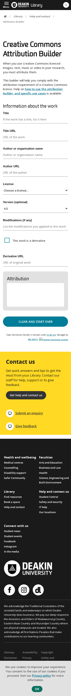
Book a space (12, 502)
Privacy (27, 658)
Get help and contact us (26, 395)
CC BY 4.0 (51, 334)
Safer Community (14, 478)
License (8, 184)
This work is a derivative (28, 240)
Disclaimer (10, 658)
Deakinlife (39, 589)
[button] (6, 4)
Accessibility (29, 652)
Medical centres (13, 462)
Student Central (48, 497)
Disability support (15, 473)
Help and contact (40, 16)
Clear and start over (36, 322)
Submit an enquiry (29, 413)
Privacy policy (41, 675)
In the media (11, 551)
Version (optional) (15, 202)
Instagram (10, 546)
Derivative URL (13, 256)
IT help (43, 507)
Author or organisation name (23, 148)
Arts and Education (50, 462)
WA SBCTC (33, 339)
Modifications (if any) (17, 220)
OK (37, 689)
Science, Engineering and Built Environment (54, 478)
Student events (13, 536)
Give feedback (26, 426)
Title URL (9, 130)
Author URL (11, 166)
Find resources (13, 497)
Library (36, 5)
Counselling (11, 467)
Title (6, 113)
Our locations (47, 512)
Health (43, 473)
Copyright (47, 652)
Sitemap (9, 652)
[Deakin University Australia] (20, 5)
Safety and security (50, 502)
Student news (12, 531)
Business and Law (50, 467)
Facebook (10, 541)
